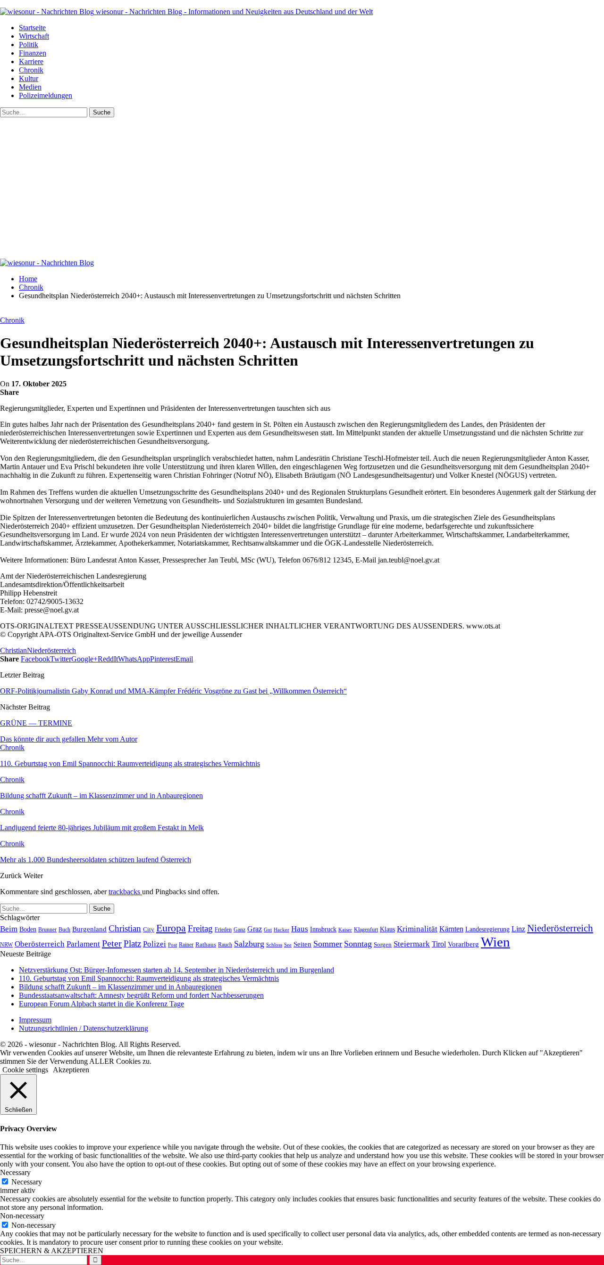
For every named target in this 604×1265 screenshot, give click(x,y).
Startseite (32, 28)
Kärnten (451, 929)
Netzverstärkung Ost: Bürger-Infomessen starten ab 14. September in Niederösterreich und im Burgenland (176, 970)
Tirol (439, 944)
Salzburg (249, 943)
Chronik (31, 70)
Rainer (186, 945)
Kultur (28, 78)
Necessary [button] (15, 1172)
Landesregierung (487, 929)
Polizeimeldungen (45, 95)
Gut (268, 929)
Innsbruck (323, 929)
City (148, 929)
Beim (8, 928)
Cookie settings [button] (25, 1070)
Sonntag (358, 943)
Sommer (327, 943)
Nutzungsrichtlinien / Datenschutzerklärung (83, 1028)
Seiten (302, 944)
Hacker (281, 929)
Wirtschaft (34, 36)
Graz (254, 929)
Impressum (35, 1020)
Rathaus (205, 944)
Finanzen (32, 53)
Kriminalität (417, 928)
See (288, 944)
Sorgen (383, 944)
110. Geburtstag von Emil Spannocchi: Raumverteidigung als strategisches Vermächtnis (149, 978)
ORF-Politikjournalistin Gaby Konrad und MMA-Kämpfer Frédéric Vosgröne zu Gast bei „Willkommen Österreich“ (173, 691)
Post (172, 944)
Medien (30, 87)
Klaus (387, 929)
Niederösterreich (51, 650)
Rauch (225, 944)
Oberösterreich (40, 943)
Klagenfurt (366, 929)
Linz (518, 929)
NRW (6, 944)
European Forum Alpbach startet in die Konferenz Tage (101, 1004)
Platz (132, 943)
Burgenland (89, 929)
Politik (28, 45)
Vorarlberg (463, 944)
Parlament (83, 943)
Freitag (200, 928)
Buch (64, 929)
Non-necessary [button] (22, 1216)
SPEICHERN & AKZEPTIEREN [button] (51, 1251)
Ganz (239, 929)
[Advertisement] (302, 188)
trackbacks (125, 892)
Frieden (223, 929)
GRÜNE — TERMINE (36, 723)
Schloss (274, 944)
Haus (299, 928)
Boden (27, 929)
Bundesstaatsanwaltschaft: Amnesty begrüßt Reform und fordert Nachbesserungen (141, 995)
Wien (495, 941)
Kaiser (345, 929)
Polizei (154, 943)
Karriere (31, 61)
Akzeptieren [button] (71, 1070)
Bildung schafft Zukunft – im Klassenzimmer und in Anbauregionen (120, 987)
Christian (13, 650)
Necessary (26, 1182)
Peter (112, 943)
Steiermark (412, 943)
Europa (171, 928)
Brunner (47, 929)
